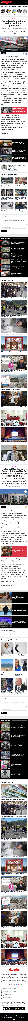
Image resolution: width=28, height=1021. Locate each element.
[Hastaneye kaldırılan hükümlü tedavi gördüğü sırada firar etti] (7, 192)
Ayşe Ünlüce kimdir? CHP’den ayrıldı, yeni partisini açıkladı (6, 655)
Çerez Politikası (23, 1003)
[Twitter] (14, 169)
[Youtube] (19, 985)
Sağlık (7, 1003)
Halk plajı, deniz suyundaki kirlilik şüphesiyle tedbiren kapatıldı (7, 673)
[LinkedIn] (16, 985)
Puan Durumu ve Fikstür (7, 994)
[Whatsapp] (21, 985)
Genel (12, 1002)
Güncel (19, 6)
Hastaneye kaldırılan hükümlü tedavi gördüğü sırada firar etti (7, 198)
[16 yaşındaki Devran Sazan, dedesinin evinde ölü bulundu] (7, 180)
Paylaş (4, 53)
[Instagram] (17, 169)
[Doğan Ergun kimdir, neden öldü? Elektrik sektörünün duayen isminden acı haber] (21, 683)
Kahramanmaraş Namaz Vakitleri (9, 991)
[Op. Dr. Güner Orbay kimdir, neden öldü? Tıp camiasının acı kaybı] (21, 647)
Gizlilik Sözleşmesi (14, 1005)
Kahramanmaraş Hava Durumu (9, 990)
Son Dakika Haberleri (7, 997)
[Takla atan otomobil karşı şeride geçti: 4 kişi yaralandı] (14, 44)
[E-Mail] (9, 169)
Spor (3, 1003)
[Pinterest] (12, 985)
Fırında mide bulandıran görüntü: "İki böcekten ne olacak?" (21, 198)
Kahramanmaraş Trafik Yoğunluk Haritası (11, 992)
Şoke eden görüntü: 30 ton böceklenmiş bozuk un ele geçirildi (21, 185)
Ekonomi (25, 6)
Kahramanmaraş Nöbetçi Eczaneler (10, 988)
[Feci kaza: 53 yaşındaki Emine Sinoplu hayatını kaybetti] (7, 205)
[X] (9, 985)
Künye (16, 1003)
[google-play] (20, 1008)
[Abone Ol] (26, 53)
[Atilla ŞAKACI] (4, 167)
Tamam (14, 1019)
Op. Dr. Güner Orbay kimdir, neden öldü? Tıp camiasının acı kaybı (20, 655)
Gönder (4, 231)
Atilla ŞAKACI (8, 56)
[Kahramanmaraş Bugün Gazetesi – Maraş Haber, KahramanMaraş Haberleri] (7, 2)
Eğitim (12, 1003)
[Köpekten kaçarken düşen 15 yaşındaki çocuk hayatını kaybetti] (21, 205)
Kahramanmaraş (5, 6)
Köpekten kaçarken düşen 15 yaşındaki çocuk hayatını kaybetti (21, 210)
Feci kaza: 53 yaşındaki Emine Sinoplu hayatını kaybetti (6, 210)
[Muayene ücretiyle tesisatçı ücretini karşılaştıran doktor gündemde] (21, 665)
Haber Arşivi (5, 998)
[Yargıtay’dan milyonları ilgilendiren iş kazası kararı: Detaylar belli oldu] (7, 683)
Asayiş (14, 18)
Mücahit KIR (8, 510)
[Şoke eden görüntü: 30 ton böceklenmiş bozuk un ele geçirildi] (21, 180)
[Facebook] (12, 169)
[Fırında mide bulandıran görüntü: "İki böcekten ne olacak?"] (21, 192)
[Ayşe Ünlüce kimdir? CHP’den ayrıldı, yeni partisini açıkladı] (7, 647)
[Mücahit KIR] (4, 630)
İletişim (22, 1005)
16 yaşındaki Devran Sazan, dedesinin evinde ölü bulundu (7, 185)
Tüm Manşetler (6, 995)
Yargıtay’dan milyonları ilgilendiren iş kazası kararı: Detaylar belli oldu (7, 691)
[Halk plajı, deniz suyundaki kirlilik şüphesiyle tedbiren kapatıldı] (7, 665)
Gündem (13, 6)
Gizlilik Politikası (5, 1005)
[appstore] (8, 1008)
